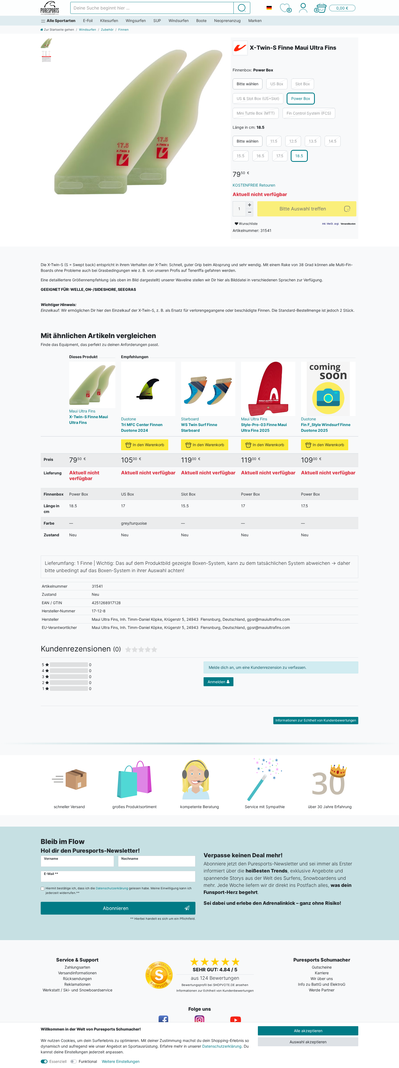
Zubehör (107, 29)
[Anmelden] (303, 8)
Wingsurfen (136, 20)
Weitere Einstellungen (121, 1061)
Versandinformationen (77, 973)
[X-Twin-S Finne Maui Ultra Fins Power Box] (138, 121)
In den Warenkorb (148, 444)
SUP (157, 20)
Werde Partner (321, 990)
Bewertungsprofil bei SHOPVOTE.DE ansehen (215, 985)
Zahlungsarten (77, 967)
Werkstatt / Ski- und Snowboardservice (77, 990)
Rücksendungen (77, 978)
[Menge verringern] (249, 212)
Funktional (88, 1061)
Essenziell (57, 1061)
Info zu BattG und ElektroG (321, 984)
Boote (201, 20)
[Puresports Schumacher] (50, 8)
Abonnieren (115, 908)
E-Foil (88, 20)
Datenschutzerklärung (222, 1046)
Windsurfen (179, 20)
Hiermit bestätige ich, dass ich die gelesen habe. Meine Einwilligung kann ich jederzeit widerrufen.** (119, 890)
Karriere (322, 973)
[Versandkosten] (348, 223)
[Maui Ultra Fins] (240, 48)
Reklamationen (77, 984)
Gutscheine (322, 967)
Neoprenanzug (227, 20)
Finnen (123, 29)
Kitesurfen (109, 20)
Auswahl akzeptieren (308, 1041)
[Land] (269, 8)
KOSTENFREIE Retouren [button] (254, 185)
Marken (255, 20)
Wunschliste (248, 224)
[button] (335, 8)
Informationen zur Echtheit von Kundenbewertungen (316, 720)
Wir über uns (322, 978)
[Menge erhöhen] (249, 205)
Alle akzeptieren (308, 1030)
